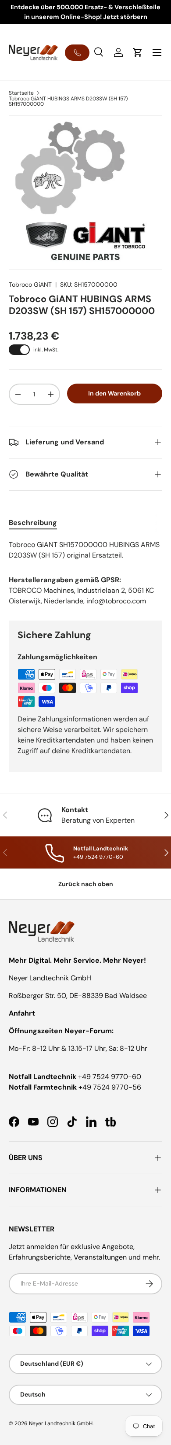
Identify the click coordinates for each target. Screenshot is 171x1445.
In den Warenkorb (114, 393)
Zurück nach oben (85, 884)
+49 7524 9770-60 (109, 1076)
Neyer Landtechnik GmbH (61, 1423)
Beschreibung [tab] (33, 522)
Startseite (21, 93)
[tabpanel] (85, 550)
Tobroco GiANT (30, 284)
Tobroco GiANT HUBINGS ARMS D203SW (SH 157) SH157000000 (68, 101)
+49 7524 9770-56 (109, 1087)
